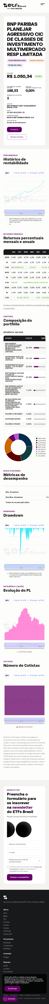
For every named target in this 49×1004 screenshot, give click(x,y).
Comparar (14, 129)
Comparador (8, 946)
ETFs (5, 913)
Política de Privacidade (14, 981)
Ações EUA (7, 934)
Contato (6, 969)
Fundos (6, 925)
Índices (6, 928)
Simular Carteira (16, 137)
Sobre (5, 966)
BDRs (5, 916)
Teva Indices (8, 972)
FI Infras (6, 922)
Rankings (6, 949)
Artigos (6, 957)
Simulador (7, 943)
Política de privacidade (32, 998)
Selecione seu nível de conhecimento (18, 861)
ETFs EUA (7, 931)
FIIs (4, 919)
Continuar (12, 989)
